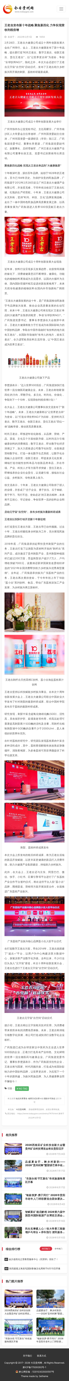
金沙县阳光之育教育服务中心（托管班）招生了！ (31, 1259)
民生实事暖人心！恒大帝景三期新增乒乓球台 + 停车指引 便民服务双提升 (45, 1232)
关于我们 (27, 1355)
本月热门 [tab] (46, 1248)
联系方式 (41, 1355)
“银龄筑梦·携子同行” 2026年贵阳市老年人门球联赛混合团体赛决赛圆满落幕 (45, 1198)
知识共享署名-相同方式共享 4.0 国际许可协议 (35, 1098)
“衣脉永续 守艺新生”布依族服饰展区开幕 (18, 1340)
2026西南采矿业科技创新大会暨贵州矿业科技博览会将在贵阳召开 (17, 1312)
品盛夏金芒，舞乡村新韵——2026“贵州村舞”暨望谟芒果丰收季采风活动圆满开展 (45, 1165)
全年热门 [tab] (58, 1248)
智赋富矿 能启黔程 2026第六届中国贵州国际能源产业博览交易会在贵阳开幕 (45, 1215)
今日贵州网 (21, 1109)
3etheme (43, 1376)
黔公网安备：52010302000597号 (36, 1371)
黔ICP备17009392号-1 (34, 1367)
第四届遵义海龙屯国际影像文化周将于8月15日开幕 (32, 1268)
